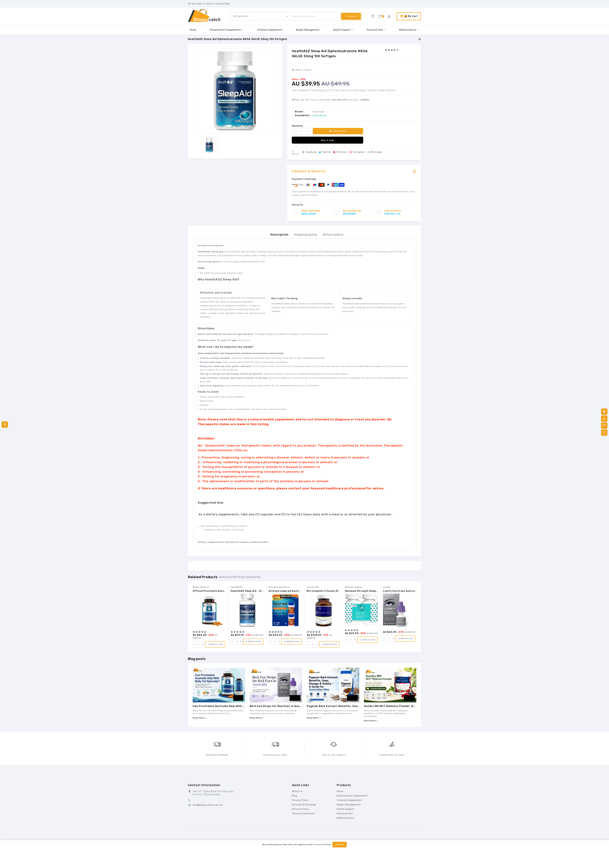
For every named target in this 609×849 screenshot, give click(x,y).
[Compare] (604, 432)
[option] (209, 145)
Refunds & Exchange (304, 804)
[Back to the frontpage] (419, 39)
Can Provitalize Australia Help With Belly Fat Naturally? (219, 706)
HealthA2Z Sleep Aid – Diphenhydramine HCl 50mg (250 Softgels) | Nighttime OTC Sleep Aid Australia (247, 591)
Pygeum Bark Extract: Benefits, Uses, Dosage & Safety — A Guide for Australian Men (333, 706)
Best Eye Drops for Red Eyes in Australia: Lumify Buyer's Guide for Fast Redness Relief (276, 706)
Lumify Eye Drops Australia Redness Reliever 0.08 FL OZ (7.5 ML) (399, 591)
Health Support (342, 30)
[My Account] (604, 418)
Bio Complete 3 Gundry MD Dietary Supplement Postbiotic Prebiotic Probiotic (323, 591)
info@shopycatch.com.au (208, 805)
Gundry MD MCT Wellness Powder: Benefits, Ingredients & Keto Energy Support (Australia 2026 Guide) (390, 706)
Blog (294, 795)
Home (193, 30)
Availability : (303, 115)
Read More (199, 718)
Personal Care (375, 30)
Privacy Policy (300, 800)
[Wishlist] (604, 425)
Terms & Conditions (303, 813)
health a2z (318, 111)
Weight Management (308, 30)
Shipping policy (305, 234)
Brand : (299, 111)
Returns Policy (300, 809)
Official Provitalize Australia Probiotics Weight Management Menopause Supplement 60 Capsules (209, 591)
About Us (297, 791)
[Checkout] (604, 411)
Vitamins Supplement (269, 30)
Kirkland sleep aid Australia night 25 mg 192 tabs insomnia (285, 591)
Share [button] (295, 154)
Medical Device (408, 30)
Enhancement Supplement (226, 30)
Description (279, 234)
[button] (392, 50)
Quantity (297, 126)
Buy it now (327, 140)
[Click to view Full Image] (219, 685)
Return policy (333, 234)
